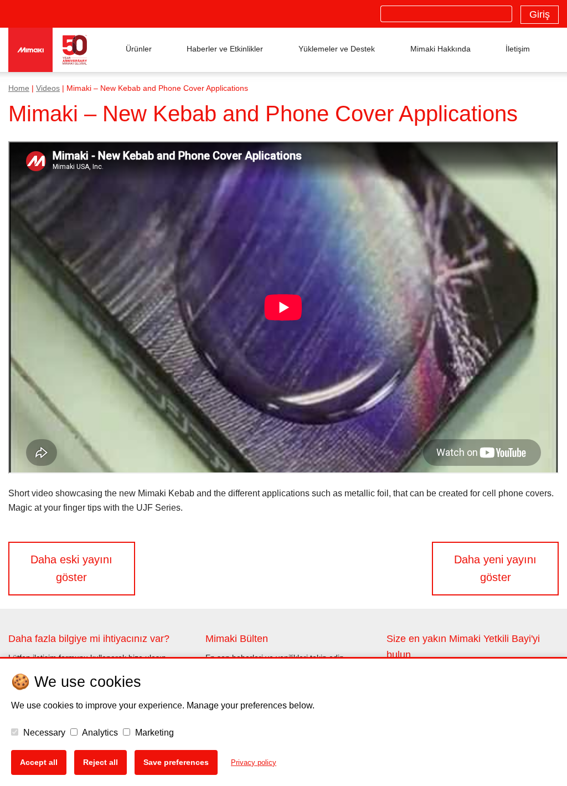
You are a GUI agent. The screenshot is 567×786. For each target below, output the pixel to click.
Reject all (100, 762)
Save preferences (176, 762)
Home (18, 88)
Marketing (153, 732)
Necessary (43, 732)
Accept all (39, 762)
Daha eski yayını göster (71, 568)
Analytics (99, 732)
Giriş (539, 14)
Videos (48, 88)
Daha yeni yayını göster (495, 568)
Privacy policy (253, 762)
